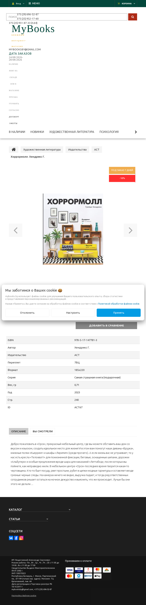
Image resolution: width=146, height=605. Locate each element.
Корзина (127, 3)
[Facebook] (16, 538)
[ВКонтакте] (11, 538)
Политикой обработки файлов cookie (118, 303)
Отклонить (27, 312)
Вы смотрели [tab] (43, 431)
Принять (118, 312)
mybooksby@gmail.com (25, 49)
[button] (15, 229)
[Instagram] (21, 538)
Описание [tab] (18, 431)
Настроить (73, 312)
